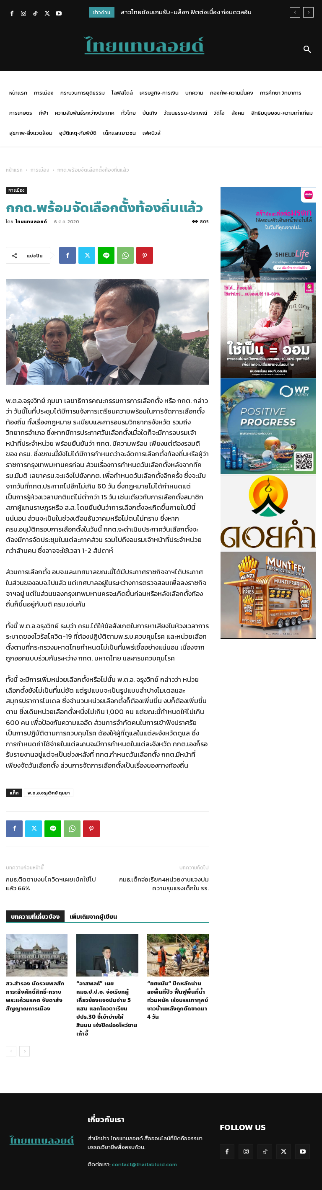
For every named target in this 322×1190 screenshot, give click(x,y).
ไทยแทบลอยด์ (31, 221)
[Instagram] (23, 14)
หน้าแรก (14, 170)
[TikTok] (35, 14)
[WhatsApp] (125, 255)
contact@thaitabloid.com (144, 1164)
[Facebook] (12, 14)
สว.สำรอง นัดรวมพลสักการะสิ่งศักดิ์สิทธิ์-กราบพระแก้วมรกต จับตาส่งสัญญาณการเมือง (35, 996)
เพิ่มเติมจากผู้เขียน (93, 916)
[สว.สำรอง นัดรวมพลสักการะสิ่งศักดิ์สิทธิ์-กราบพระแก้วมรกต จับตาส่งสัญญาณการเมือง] (37, 955)
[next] (308, 12)
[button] (307, 50)
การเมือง (40, 170)
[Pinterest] (144, 255)
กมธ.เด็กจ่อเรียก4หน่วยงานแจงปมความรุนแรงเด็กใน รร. (164, 883)
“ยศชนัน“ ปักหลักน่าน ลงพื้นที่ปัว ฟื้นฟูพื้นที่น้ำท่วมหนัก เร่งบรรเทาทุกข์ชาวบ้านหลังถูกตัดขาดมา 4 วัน (177, 1000)
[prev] (295, 12)
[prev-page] (11, 1051)
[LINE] (106, 255)
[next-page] (24, 1051)
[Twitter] (47, 14)
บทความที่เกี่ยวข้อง (35, 916)
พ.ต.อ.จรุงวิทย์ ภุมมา (49, 792)
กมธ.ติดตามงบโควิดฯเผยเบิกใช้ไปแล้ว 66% (51, 883)
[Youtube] (59, 14)
